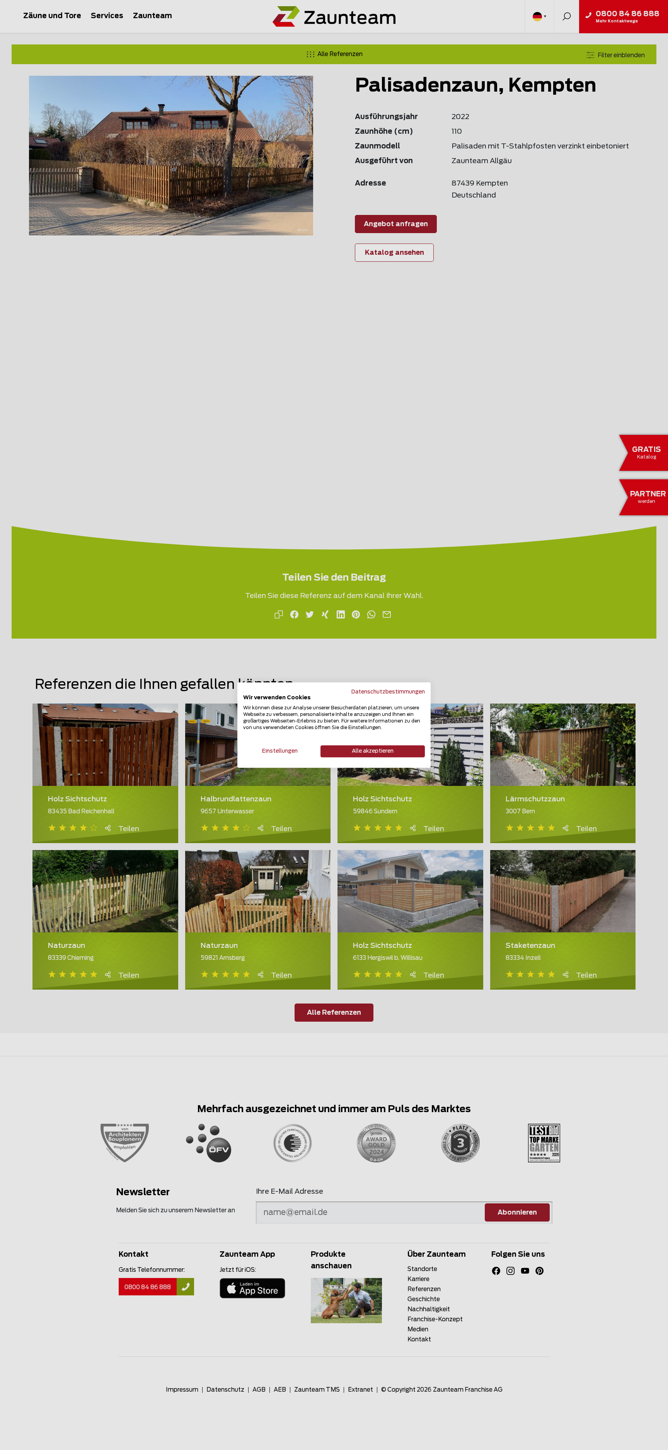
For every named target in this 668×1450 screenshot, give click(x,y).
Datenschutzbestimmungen (388, 692)
